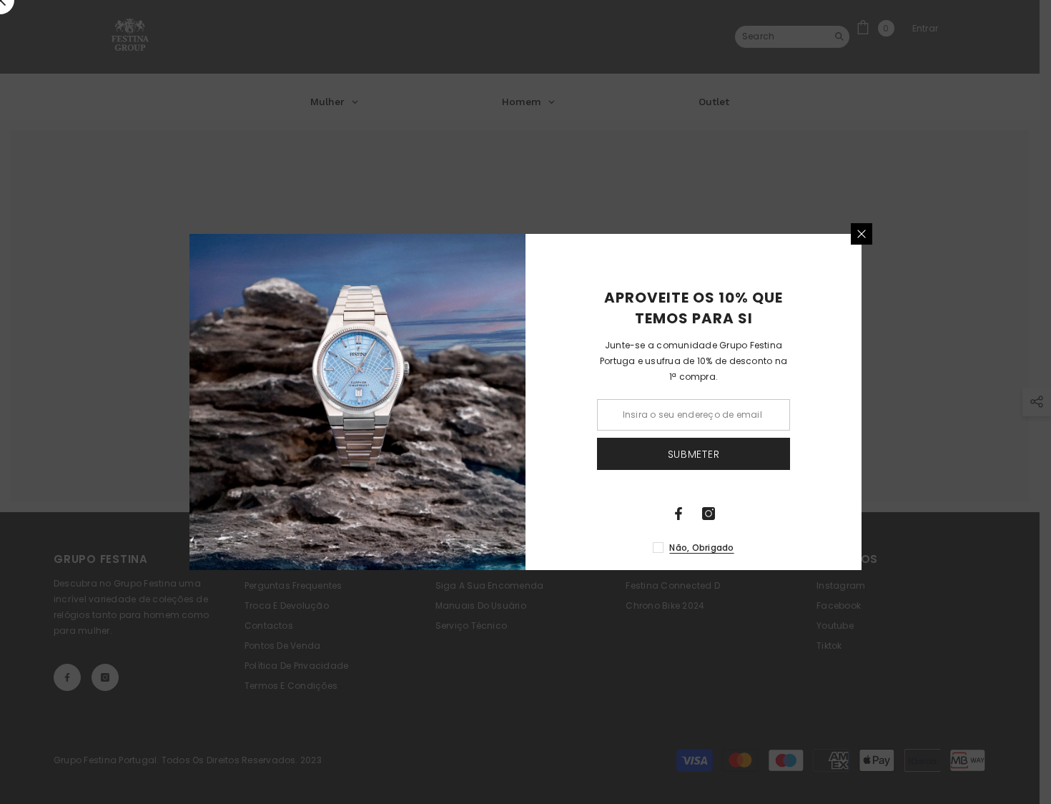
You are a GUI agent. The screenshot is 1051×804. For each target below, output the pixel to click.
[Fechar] (861, 234)
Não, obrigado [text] (701, 547)
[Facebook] (678, 514)
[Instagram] (709, 514)
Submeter (694, 454)
